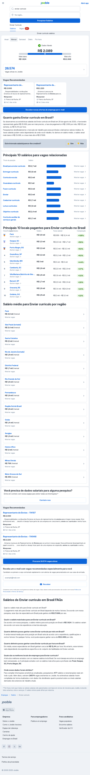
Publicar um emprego (39, 721)
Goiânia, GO (15, 294)
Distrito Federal (11, 365)
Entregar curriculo (11, 172)
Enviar (5, 194)
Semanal (22, 39)
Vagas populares (65, 721)
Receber (46, 584)
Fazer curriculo (9, 189)
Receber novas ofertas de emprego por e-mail (45, 110)
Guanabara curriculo (11, 183)
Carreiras (6, 732)
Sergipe (8, 433)
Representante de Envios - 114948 (45, 85)
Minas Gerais (10, 460)
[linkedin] (20, 746)
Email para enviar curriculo (14, 166)
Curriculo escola (10, 177)
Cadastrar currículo (11, 200)
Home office (10, 447)
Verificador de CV (66, 728)
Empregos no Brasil (10, 739)
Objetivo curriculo (10, 212)
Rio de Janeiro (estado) (14, 352)
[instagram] (9, 746)
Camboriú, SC (15, 268)
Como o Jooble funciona (12, 725)
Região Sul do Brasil (13, 406)
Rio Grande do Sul (12, 379)
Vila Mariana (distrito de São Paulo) (24, 274)
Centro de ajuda (9, 735)
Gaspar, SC (14, 241)
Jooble (16, 770)
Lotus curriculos (10, 206)
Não (80, 143)
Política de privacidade (10, 762)
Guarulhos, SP (16, 254)
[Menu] (3, 3)
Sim (70, 143)
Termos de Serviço (17, 591)
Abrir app (85, 3)
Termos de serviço (9, 757)
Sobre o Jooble (8, 721)
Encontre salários (65, 725)
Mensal (13, 39)
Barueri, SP (14, 281)
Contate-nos (45, 500)
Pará (12, 234)
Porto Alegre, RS (17, 247)
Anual (6, 39)
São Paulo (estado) (13, 325)
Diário (30, 39)
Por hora (38, 39)
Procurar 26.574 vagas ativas (45, 561)
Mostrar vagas (79, 166)
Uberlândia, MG (16, 261)
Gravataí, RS (15, 288)
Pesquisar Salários (45, 20)
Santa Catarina (11, 338)
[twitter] (14, 746)
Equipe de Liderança (10, 728)
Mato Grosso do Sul (13, 474)
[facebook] (4, 746)
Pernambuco (10, 392)
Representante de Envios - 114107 (13, 85)
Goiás (7, 420)
